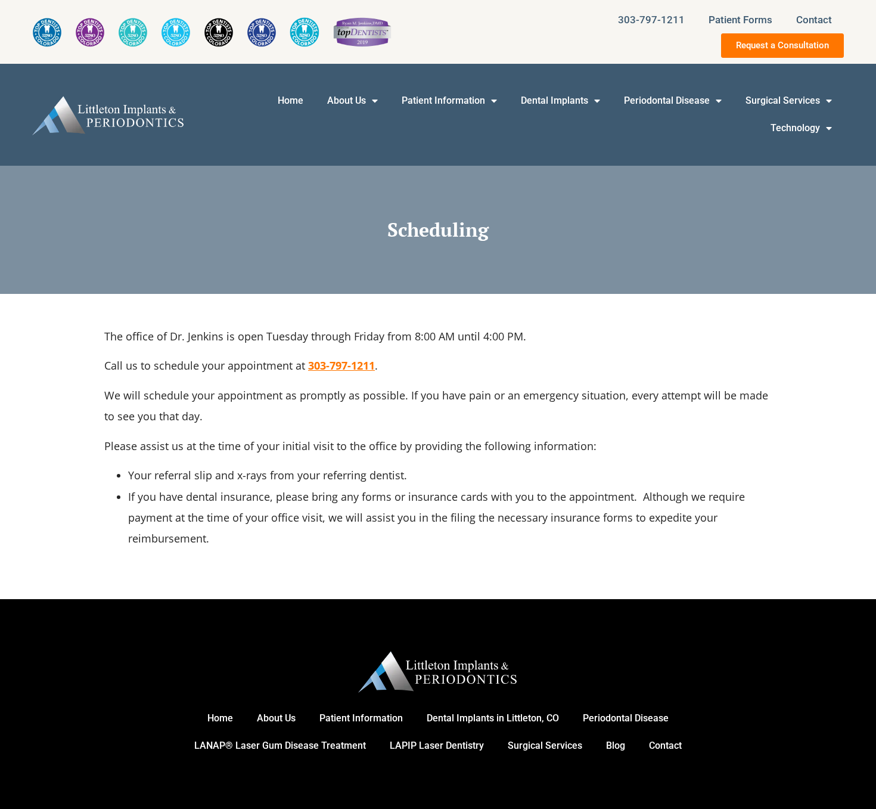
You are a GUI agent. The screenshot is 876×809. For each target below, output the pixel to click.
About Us (346, 100)
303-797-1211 (651, 20)
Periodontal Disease (667, 100)
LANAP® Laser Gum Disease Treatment (280, 745)
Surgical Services (782, 100)
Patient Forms (740, 20)
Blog (615, 745)
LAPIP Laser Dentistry (437, 745)
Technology (795, 128)
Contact (814, 20)
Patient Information (443, 100)
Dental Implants (554, 100)
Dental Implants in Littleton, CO (493, 718)
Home (290, 100)
